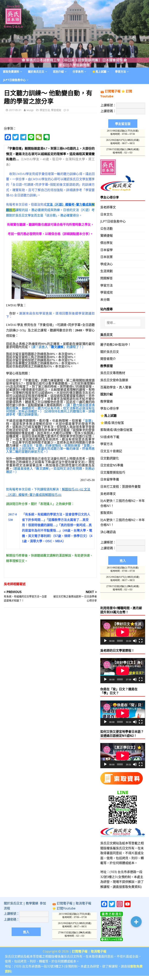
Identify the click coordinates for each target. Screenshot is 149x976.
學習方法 (45, 110)
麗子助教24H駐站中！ (115, 344)
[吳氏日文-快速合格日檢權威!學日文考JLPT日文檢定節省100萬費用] (74, 65)
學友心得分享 (109, 408)
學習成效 (56, 110)
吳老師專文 (108, 207)
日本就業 (106, 257)
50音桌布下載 (109, 437)
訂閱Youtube (66, 908)
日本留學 (106, 250)
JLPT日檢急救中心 (14, 80)
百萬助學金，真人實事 (115, 387)
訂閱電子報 (112, 91)
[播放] (105, 641)
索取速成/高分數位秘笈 (116, 430)
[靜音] (135, 641)
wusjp (30, 110)
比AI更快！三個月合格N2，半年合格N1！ (122, 503)
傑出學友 (106, 243)
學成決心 (106, 264)
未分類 (105, 299)
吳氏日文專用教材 (112, 373)
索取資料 (106, 513)
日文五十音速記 (111, 451)
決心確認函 (108, 532)
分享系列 (78, 71)
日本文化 (106, 214)
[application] (122, 632)
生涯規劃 (106, 271)
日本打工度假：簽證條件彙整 (120, 486)
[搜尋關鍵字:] (123, 323)
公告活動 (106, 228)
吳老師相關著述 (15, 584)
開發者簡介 (108, 359)
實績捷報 (106, 235)
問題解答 (106, 278)
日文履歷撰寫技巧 (112, 472)
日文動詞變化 (109, 458)
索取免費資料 (11, 71)
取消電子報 (83, 903)
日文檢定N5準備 (111, 465)
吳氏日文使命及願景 (114, 380)
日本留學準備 (109, 479)
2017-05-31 (15, 110)
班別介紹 (58, 71)
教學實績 (106, 401)
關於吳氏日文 (36, 71)
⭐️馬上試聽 (99, 71)
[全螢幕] (141, 641)
